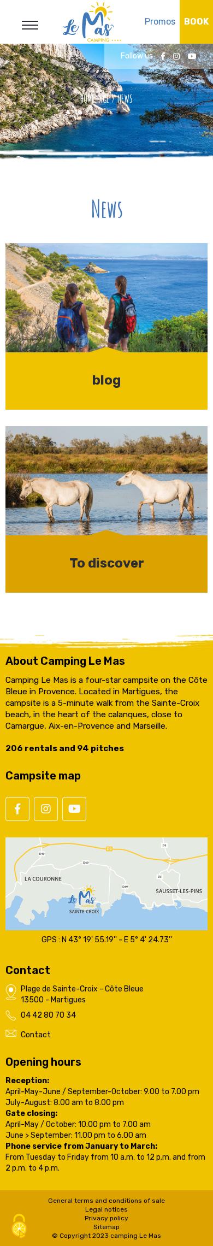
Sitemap (106, 1227)
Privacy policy (106, 1218)
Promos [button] (160, 21)
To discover (106, 563)
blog (106, 380)
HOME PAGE (94, 98)
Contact (36, 1035)
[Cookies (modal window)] (19, 1227)
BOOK (196, 21)
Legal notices (106, 1209)
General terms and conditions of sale (106, 1200)
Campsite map (43, 775)
